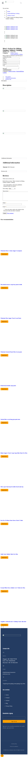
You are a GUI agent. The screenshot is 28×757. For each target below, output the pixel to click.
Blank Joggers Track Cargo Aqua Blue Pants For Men (14, 453)
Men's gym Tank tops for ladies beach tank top (12, 486)
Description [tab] (4, 80)
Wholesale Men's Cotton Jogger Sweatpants (11, 250)
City (4, 65)
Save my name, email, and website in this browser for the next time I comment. (13, 210)
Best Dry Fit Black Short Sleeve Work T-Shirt (12, 520)
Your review (6, 191)
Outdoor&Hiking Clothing (16, 54)
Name (4, 58)
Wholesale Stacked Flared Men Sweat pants (11, 352)
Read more (4, 254)
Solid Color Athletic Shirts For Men (9, 554)
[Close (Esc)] (26, 1)
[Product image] (14, 248)
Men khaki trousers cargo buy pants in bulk (11, 284)
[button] (1, 627)
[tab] (15, 78)
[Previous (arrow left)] (2, 378)
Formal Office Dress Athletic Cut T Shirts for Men (13, 587)
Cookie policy (14, 743)
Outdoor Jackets (14, 53)
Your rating (6, 188)
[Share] (23, 1)
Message (5, 68)
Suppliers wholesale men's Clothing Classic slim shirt (13, 621)
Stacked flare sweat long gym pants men (10, 419)
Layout (4, 59)
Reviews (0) (8, 79)
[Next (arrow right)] (25, 378)
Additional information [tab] (6, 158)
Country (4, 62)
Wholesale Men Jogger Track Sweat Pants (11, 318)
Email (4, 64)
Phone (4, 61)
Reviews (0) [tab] (4, 171)
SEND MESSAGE (7, 70)
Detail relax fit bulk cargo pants (8, 385)
